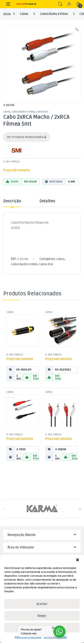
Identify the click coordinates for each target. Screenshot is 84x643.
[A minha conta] (69, 4)
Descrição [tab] (12, 201)
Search (60, 4)
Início (7, 14)
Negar (42, 616)
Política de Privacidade (28, 637)
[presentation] (80, 509)
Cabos (24, 14)
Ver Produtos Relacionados (25, 137)
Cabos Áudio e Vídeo (54, 14)
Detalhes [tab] (47, 201)
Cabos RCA (42, 111)
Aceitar (42, 604)
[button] (77, 560)
